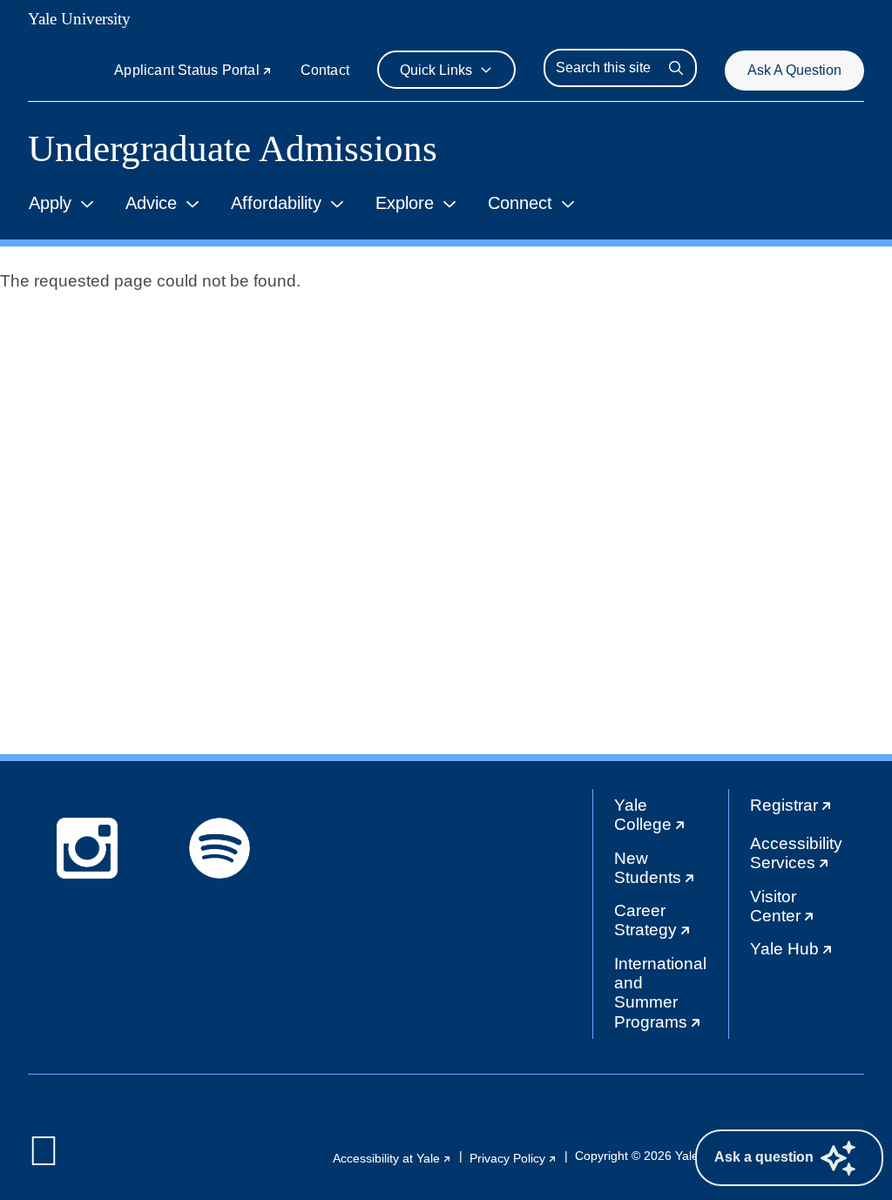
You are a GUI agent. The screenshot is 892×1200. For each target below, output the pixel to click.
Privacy (514, 1158)
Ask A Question (794, 70)
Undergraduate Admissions (232, 148)
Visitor (807, 910)
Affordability (276, 202)
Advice (151, 202)
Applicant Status (193, 70)
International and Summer (671, 996)
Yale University (79, 19)
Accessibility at (392, 1158)
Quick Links (436, 70)
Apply (50, 202)
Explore (404, 202)
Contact (325, 70)
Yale (671, 819)
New (671, 872)
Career (671, 924)
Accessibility (807, 857)
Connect (520, 202)
